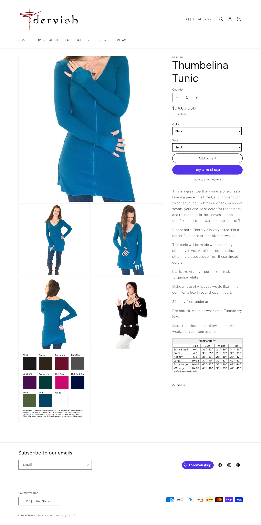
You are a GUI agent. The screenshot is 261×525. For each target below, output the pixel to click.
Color (176, 124)
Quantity (178, 89)
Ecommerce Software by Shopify (57, 515)
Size (175, 140)
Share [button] (181, 385)
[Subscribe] (87, 465)
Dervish (32, 515)
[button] (38, 40)
